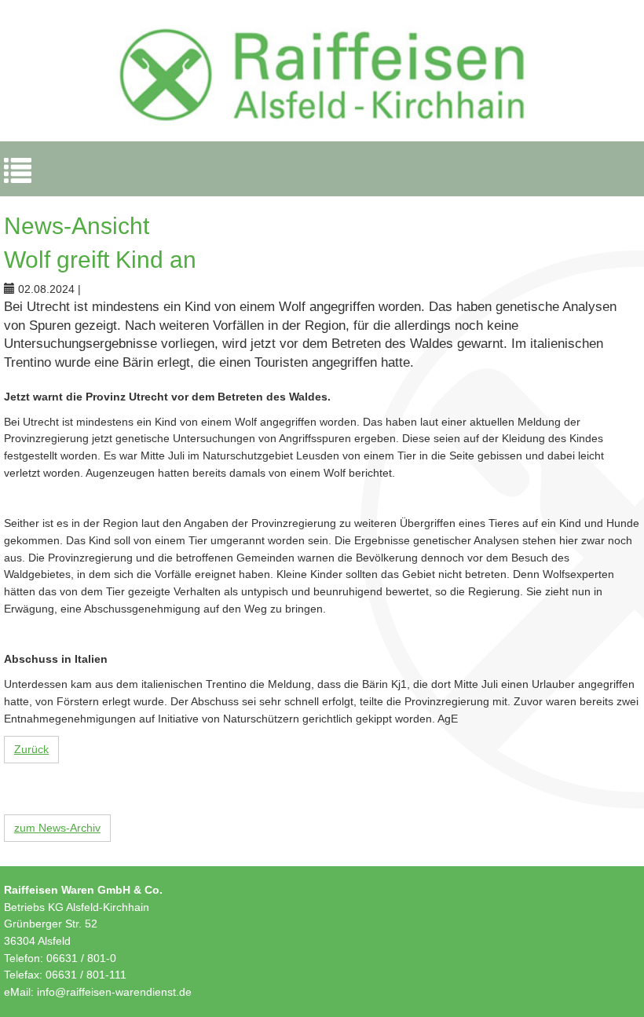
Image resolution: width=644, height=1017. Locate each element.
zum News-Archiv (57, 827)
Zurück (31, 749)
